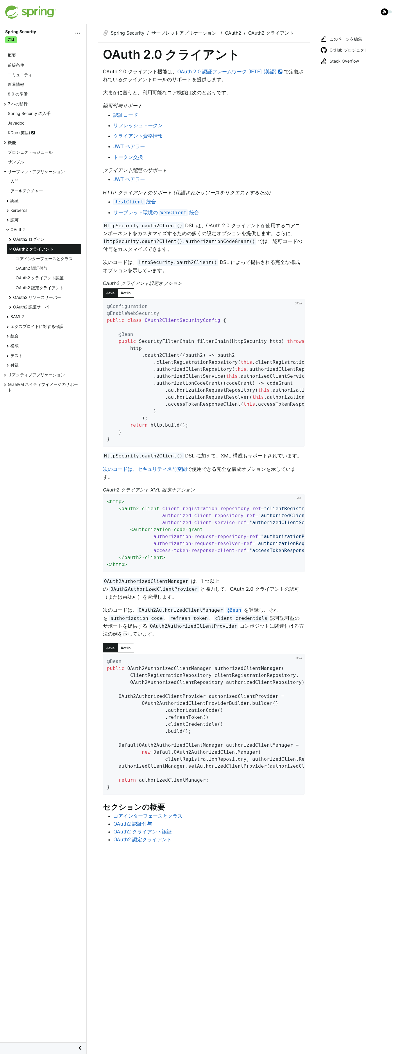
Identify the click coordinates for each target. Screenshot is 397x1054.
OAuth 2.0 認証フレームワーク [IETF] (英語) (227, 71)
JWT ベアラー (129, 146)
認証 (14, 200)
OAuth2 (17, 229)
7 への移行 (18, 103)
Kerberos (18, 210)
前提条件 (16, 65)
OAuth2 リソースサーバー (37, 297)
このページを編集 (346, 38)
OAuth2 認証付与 (31, 268)
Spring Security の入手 (29, 113)
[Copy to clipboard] (298, 440)
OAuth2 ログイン (29, 239)
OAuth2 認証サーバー (33, 307)
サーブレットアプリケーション (36, 171)
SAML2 (17, 316)
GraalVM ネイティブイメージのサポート (43, 387)
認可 (14, 219)
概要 (12, 55)
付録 (14, 365)
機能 (12, 142)
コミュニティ (20, 74)
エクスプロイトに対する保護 (36, 326)
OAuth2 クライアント (33, 248)
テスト (16, 355)
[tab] (110, 293)
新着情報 (16, 84)
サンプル (16, 161)
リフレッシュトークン (138, 125)
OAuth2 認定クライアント (40, 287)
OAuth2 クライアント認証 (40, 278)
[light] (386, 11)
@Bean (234, 610)
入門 (14, 181)
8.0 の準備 (18, 94)
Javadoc (16, 123)
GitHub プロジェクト (349, 49)
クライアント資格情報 (138, 136)
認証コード (125, 115)
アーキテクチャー (26, 190)
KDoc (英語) (19, 132)
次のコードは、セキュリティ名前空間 (145, 469)
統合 (14, 335)
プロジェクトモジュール (30, 152)
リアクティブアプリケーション (36, 374)
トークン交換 (128, 157)
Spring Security (127, 33)
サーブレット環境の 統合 (156, 212)
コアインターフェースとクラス (44, 258)
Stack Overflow (344, 60)
